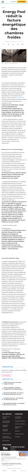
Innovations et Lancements (18, 417)
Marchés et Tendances (20, 424)
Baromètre (17, 431)
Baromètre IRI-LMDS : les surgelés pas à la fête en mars (14, 404)
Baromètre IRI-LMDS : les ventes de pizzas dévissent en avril (13, 393)
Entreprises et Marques (20, 421)
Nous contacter (6, 440)
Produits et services (19, 433)
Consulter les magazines (5, 426)
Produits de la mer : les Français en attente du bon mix (13, 398)
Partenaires (17, 436)
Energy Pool (19, 97)
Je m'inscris (6, 375)
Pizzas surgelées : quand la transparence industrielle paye (13, 388)
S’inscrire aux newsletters (5, 430)
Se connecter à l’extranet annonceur (7, 437)
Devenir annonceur (7, 433)
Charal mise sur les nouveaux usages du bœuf (12, 383)
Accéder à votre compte (6, 417)
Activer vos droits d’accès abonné (6, 421)
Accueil (3, 7)
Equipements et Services (18, 427)
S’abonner (21, 1)
